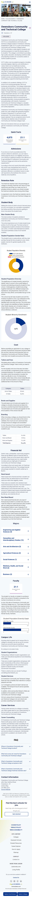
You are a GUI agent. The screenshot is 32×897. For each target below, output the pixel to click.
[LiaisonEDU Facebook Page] (18, 881)
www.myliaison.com (16, 886)
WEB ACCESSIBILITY (16, 830)
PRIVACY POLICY (16, 827)
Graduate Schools (16, 840)
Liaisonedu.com (16, 866)
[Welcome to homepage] (16, 884)
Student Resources (16, 843)
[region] (16, 412)
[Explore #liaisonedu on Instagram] (14, 881)
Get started (16, 814)
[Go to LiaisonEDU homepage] (7, 2)
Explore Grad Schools (10, 894)
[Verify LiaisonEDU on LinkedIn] (21, 881)
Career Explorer (16, 846)
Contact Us (16, 859)
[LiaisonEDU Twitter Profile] (11, 881)
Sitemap (16, 852)
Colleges (16, 837)
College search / (11, 18)
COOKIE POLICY (16, 825)
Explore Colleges (23, 894)
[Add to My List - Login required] (30, 28)
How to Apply (16, 849)
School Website (5, 789)
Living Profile (16, 869)
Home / (3, 18)
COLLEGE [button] (6, 36)
